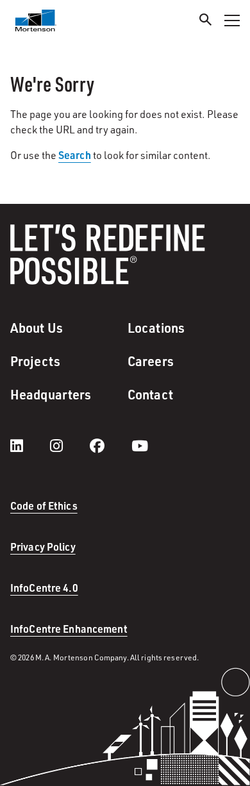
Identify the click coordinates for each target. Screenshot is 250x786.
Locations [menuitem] (156, 327)
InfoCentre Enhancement (69, 628)
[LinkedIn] (29, 445)
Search (74, 155)
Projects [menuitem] (35, 361)
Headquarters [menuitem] (50, 394)
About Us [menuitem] (36, 327)
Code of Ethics (44, 505)
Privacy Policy (43, 546)
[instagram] (69, 445)
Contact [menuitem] (150, 394)
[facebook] (110, 445)
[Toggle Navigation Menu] (232, 20)
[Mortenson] (36, 20)
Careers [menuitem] (151, 361)
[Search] (205, 21)
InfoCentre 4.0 (44, 587)
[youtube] (139, 445)
